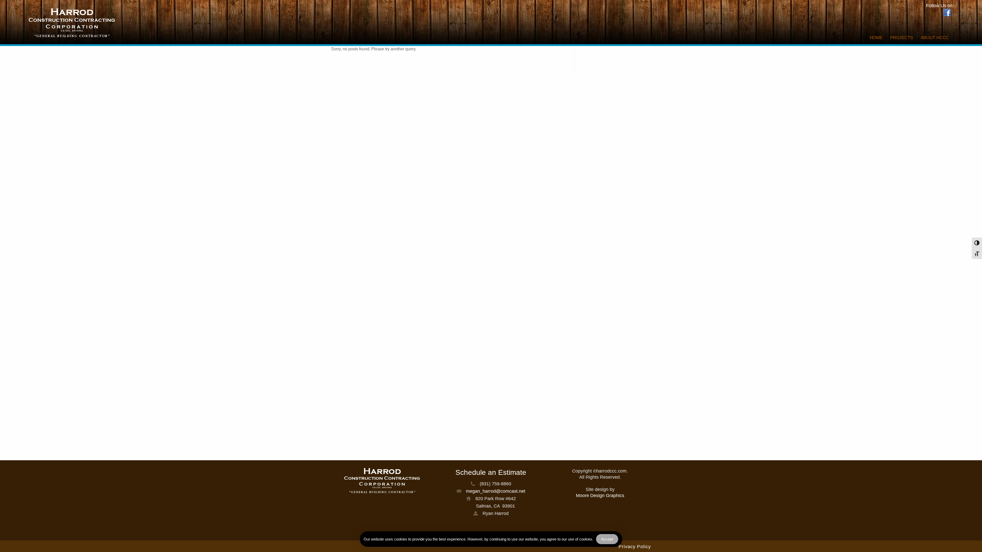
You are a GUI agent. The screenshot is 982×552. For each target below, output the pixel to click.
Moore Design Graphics (600, 495)
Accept (607, 539)
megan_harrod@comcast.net (495, 491)
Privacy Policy (635, 546)
